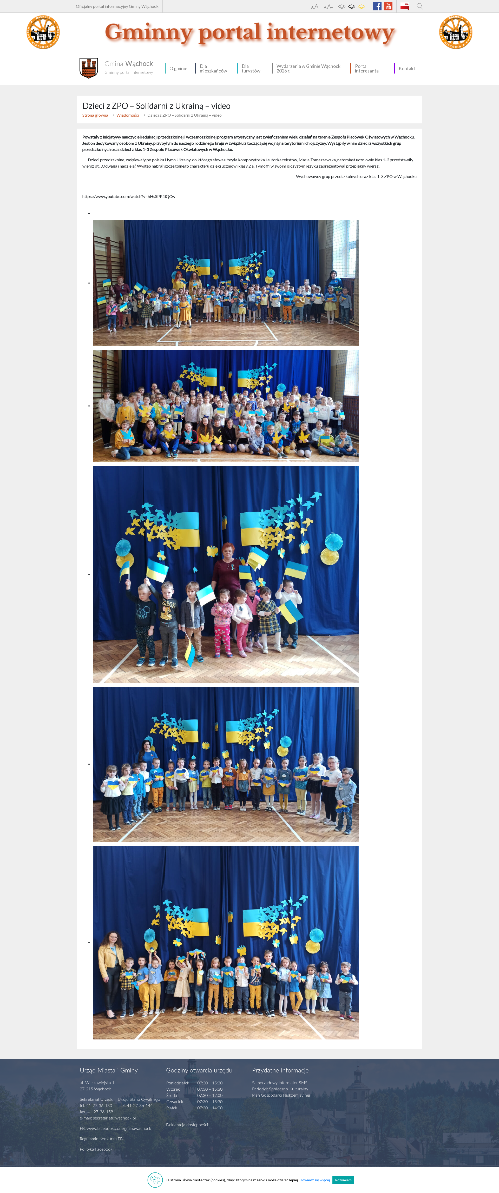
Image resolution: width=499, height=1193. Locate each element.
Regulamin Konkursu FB (101, 1139)
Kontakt (407, 68)
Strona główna (95, 114)
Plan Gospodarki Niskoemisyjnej (281, 1095)
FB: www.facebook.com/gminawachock (115, 1128)
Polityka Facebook (96, 1149)
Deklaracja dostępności (187, 1125)
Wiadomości (127, 114)
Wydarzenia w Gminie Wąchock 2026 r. (308, 68)
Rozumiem (343, 1180)
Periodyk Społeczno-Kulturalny (280, 1089)
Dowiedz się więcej (315, 1180)
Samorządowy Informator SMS (279, 1083)
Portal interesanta (367, 68)
